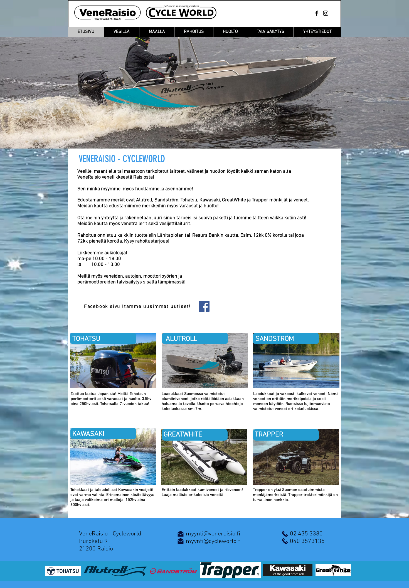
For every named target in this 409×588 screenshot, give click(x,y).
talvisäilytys (129, 282)
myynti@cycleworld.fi (214, 541)
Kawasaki (209, 200)
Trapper (260, 200)
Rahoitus (86, 235)
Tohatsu (189, 200)
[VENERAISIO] (316, 13)
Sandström (166, 200)
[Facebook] (204, 306)
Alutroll (144, 200)
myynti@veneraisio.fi (213, 534)
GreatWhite (234, 200)
